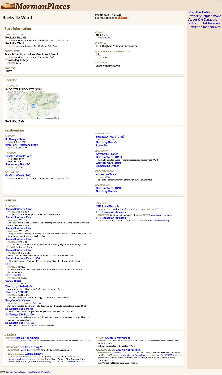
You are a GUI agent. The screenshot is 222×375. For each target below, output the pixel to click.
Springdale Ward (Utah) (110, 136)
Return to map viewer (204, 27)
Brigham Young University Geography (34, 372)
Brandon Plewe (12, 372)
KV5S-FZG (26, 356)
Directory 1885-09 (16, 292)
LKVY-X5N (26, 350)
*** (219, 1)
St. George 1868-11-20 (19, 314)
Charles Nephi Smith (26, 337)
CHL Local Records (107, 206)
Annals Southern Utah (18, 209)
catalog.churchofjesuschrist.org (22, 359)
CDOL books (13, 275)
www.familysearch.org (161, 215)
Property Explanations (204, 16)
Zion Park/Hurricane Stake (21, 145)
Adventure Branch (107, 154)
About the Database (202, 19)
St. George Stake (15, 139)
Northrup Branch (106, 142)
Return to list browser (204, 23)
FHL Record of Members (111, 212)
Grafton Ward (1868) (18, 156)
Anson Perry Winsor (117, 337)
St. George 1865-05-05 (19, 308)
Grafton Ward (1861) (18, 175)
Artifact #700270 (76, 361)
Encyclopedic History (18, 300)
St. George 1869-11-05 (19, 322)
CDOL (108, 38)
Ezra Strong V (33, 347)
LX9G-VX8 (117, 340)
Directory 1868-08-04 (19, 286)
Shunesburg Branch (17, 164)
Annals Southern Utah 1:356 (22, 258)
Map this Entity (199, 12)
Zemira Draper (34, 353)
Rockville (101, 145)
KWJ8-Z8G (26, 340)
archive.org (35, 303)
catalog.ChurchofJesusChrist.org (127, 209)
